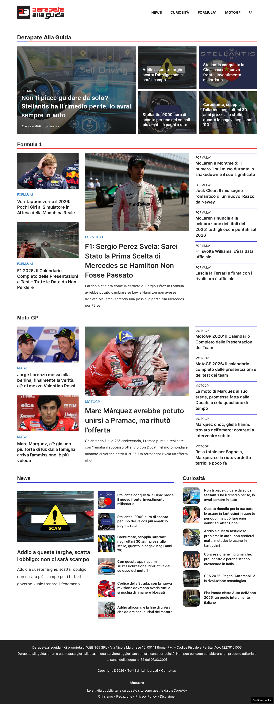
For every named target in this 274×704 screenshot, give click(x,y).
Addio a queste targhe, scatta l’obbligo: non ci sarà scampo (164, 74)
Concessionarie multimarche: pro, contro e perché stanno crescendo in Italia (228, 559)
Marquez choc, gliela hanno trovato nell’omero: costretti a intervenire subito (224, 430)
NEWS (156, 12)
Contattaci (169, 670)
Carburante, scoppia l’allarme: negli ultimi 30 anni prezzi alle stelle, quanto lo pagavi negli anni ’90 (227, 114)
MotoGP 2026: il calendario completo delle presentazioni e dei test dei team (225, 369)
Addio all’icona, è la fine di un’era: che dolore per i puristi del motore (144, 609)
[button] (251, 12)
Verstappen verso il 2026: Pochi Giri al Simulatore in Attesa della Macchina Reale (46, 207)
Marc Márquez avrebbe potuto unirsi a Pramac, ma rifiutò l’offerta (134, 420)
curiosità (179, 12)
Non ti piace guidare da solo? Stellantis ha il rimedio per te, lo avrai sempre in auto (76, 106)
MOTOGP (233, 12)
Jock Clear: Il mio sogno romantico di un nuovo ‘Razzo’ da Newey (225, 196)
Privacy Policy (146, 696)
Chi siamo (105, 696)
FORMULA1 (207, 12)
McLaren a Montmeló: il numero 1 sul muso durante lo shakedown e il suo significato (225, 169)
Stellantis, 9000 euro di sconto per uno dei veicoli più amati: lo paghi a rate (166, 119)
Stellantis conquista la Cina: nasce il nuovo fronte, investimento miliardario (145, 499)
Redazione (124, 696)
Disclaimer (168, 696)
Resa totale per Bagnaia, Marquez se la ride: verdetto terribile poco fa (223, 457)
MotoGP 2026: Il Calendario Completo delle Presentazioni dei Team (224, 342)
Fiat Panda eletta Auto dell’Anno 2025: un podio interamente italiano (230, 597)
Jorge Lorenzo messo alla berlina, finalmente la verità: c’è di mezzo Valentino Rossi (46, 380)
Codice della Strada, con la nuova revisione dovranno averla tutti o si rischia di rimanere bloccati (144, 587)
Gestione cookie (262, 700)
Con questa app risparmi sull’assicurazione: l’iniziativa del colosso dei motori (143, 566)
